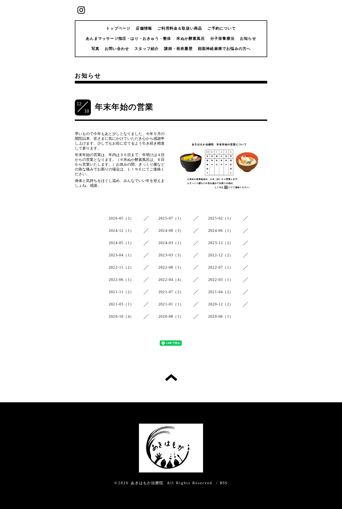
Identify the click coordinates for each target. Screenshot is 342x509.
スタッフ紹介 (146, 49)
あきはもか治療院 (147, 483)
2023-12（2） (220, 243)
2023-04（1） (121, 255)
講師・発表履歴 (178, 49)
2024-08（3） (171, 231)
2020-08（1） (171, 317)
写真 (95, 49)
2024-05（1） (121, 243)
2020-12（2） (220, 304)
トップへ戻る (171, 377)
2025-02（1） (220, 218)
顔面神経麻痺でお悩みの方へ (224, 49)
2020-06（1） (220, 317)
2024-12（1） (121, 231)
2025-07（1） (171, 218)
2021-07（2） (171, 292)
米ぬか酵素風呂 (190, 39)
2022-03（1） (220, 280)
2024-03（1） (171, 243)
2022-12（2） (220, 255)
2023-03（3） (171, 255)
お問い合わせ (117, 49)
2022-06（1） (121, 280)
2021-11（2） (121, 292)
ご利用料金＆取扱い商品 (179, 28)
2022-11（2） (121, 267)
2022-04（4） (171, 280)
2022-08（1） (171, 267)
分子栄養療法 (222, 39)
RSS (224, 483)
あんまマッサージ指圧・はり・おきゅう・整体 (128, 39)
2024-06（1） (220, 231)
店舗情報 (144, 28)
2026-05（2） (121, 218)
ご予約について (221, 28)
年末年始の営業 (124, 106)
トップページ (118, 28)
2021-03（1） (121, 304)
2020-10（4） (121, 317)
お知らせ (248, 39)
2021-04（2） (220, 292)
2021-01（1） (171, 304)
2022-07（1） (220, 267)
